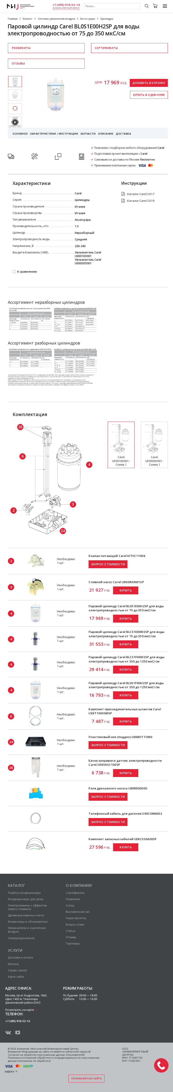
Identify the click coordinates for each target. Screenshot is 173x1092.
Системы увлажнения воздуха (56, 18)
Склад (70, 905)
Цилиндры (106, 18)
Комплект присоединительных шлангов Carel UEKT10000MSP (125, 711)
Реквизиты (21, 48)
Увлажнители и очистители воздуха (27, 929)
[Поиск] (146, 6)
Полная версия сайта (86, 1078)
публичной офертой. (78, 1051)
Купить (126, 590)
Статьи (70, 931)
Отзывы (18, 63)
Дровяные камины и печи (26, 915)
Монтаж (13, 964)
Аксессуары (87, 18)
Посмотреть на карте (19, 1010)
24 (63, 530)
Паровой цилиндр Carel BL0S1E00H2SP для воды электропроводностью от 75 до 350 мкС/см (126, 608)
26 (20, 426)
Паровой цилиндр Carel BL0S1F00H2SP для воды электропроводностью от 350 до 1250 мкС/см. (126, 685)
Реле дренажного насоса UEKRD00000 (118, 788)
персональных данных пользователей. (61, 1054)
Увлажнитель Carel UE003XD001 (88, 261)
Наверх (9, 1071)
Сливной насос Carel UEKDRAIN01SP (116, 582)
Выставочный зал (78, 912)
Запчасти (88, 133)
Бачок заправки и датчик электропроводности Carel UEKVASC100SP (125, 763)
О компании (79, 885)
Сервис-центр (17, 970)
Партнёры (73, 943)
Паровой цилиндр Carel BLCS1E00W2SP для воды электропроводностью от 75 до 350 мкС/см (126, 634)
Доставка (123, 133)
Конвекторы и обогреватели (28, 922)
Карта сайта (16, 977)
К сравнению (27, 272)
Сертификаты (106, 48)
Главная (13, 18)
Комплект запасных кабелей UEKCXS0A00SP (123, 839)
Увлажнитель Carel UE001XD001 (88, 254)
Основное (20, 133)
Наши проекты (76, 918)
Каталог (27, 18)
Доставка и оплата (20, 957)
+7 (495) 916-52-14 (66, 5)
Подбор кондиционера (24, 893)
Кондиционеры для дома (25, 899)
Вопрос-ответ (75, 924)
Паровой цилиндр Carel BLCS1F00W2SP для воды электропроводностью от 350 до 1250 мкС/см (126, 659)
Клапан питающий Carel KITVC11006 (117, 556)
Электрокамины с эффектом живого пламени (27, 907)
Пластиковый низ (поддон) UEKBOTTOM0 (120, 737)
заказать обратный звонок (66, 8)
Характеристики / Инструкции (54, 133)
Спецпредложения (21, 938)
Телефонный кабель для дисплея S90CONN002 (125, 814)
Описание (106, 133)
